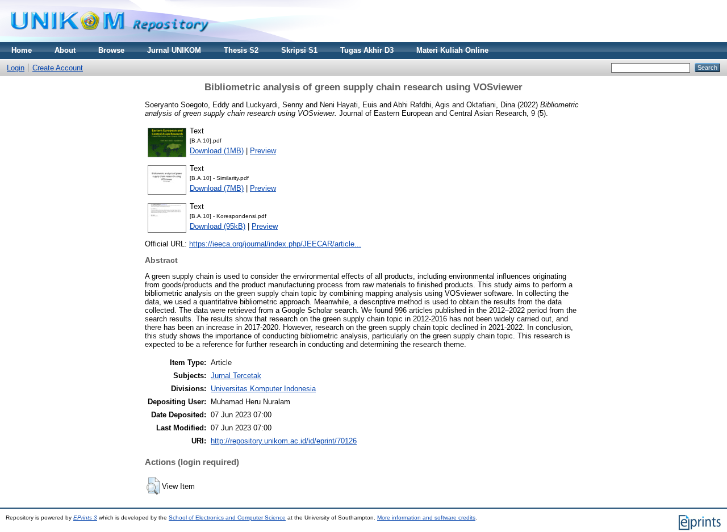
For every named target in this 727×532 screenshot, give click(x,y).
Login (15, 68)
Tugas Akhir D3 (367, 50)
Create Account (57, 68)
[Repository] (109, 39)
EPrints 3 (85, 517)
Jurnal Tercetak (236, 375)
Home (21, 50)
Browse (111, 50)
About (65, 50)
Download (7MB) (217, 188)
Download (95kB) (217, 226)
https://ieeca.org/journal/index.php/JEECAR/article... (275, 244)
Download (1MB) (217, 150)
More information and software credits (426, 517)
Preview (263, 150)
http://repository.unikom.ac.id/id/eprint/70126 (284, 441)
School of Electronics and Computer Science (227, 517)
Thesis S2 (241, 50)
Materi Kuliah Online (452, 50)
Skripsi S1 (299, 50)
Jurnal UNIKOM (174, 50)
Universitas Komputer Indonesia (263, 388)
